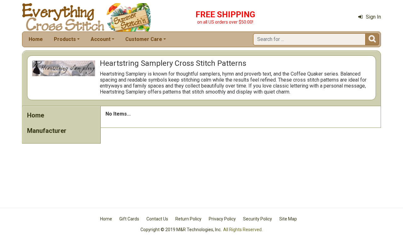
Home (36, 39)
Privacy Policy (222, 218)
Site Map (288, 218)
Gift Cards (129, 218)
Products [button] (65, 39)
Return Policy (188, 218)
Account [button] (101, 39)
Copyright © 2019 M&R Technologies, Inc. (181, 229)
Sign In (373, 17)
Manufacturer (46, 130)
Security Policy (257, 218)
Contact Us (157, 218)
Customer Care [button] (143, 39)
